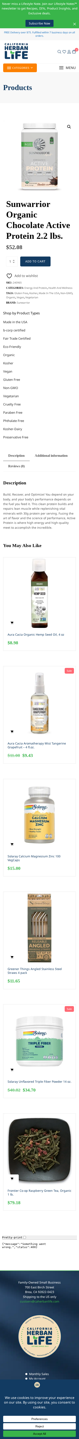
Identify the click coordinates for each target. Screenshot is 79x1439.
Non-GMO (66, 293)
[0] (74, 51)
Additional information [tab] (51, 455)
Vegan (20, 297)
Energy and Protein (35, 288)
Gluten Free (21, 293)
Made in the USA (49, 293)
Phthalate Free (13, 421)
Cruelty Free (12, 404)
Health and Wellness (60, 288)
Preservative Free (15, 437)
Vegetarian (31, 297)
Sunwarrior (23, 302)
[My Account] (69, 51)
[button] (67, 68)
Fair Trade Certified (17, 338)
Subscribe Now (39, 23)
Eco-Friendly (12, 347)
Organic (10, 297)
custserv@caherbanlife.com (39, 1301)
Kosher (33, 293)
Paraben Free (12, 412)
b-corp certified (14, 330)
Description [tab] (16, 455)
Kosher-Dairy (12, 429)
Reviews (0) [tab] (16, 466)
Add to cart (35, 261)
